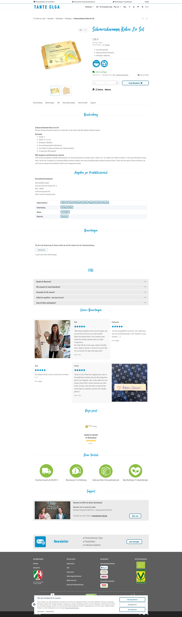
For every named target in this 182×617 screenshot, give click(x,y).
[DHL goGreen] (104, 585)
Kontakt (147, 2)
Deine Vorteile (82, 102)
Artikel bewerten (41, 250)
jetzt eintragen (134, 541)
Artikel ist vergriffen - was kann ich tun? (50, 297)
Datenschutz (50, 611)
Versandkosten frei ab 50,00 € (45, 2)
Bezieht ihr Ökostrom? (43, 281)
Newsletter (36, 567)
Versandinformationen (107, 581)
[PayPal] (104, 567)
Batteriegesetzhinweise (74, 576)
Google (117, 340)
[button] (134, 7)
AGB (68, 567)
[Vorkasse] (104, 572)
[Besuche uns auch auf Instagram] (148, 614)
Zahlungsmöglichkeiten (107, 563)
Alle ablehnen (132, 609)
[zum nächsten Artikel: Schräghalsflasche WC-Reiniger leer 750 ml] (147, 18)
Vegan (91, 202)
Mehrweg (77, 202)
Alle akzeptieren (132, 599)
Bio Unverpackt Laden (106, 7)
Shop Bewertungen (69, 102)
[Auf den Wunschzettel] (85, 30)
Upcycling (105, 202)
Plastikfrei (84, 202)
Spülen (70, 207)
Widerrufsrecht (71, 580)
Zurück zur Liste (40, 18)
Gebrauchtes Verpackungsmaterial (84, 2)
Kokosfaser (64, 216)
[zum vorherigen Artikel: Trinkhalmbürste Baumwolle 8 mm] (143, 18)
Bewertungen (49, 102)
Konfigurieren (132, 604)
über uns (135, 516)
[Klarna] (104, 577)
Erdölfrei (64, 202)
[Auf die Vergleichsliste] (80, 30)
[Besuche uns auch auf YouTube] (144, 614)
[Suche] (129, 7)
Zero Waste (98, 202)
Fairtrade (70, 202)
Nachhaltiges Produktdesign (123, 2)
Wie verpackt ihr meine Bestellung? (48, 287)
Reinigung (64, 207)
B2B (97, 7)
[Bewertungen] (91, 441)
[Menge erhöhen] (117, 83)
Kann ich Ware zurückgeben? (46, 303)
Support (93, 102)
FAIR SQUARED (65, 212)
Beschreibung (37, 102)
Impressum (40, 611)
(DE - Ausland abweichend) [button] (120, 75)
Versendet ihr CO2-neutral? (45, 292)
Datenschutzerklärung (72, 608)
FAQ (58, 102)
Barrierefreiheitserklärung (75, 584)
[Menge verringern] (95, 83)
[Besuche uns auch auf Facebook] (140, 614)
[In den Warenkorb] (34, 25)
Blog (125, 7)
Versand (107, 45)
